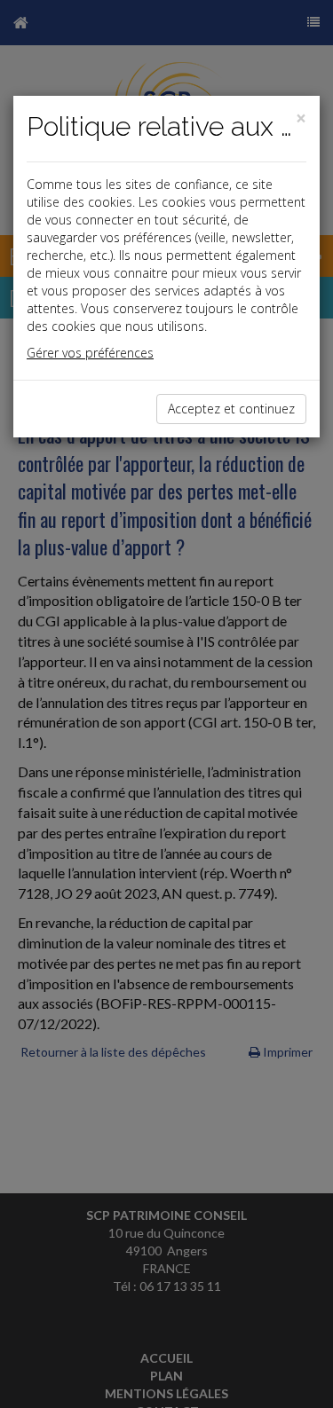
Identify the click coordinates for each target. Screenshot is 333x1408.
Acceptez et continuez (231, 408)
